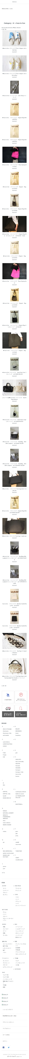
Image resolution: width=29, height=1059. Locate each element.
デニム (4, 912)
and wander (6, 735)
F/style (4, 755)
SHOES (4, 924)
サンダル (5, 935)
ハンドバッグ (19, 935)
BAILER (17, 729)
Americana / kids (7, 733)
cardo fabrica (6, 742)
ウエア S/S (5, 975)
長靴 (4, 933)
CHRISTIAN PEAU (7, 744)
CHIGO (5, 746)
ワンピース (18, 888)
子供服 (16, 958)
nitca (4, 820)
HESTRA (18, 763)
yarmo (4, 866)
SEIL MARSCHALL (7, 851)
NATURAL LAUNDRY (8, 813)
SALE (3, 972)
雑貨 (16, 941)
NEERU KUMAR (7, 824)
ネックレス (6, 960)
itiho (4, 785)
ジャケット (6, 890)
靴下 (4, 950)
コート (4, 888)
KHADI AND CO (7, 798)
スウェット (18, 901)
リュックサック (19, 931)
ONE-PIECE (18, 885)
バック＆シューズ (20, 962)
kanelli (4, 796)
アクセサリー (5, 958)
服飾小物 (4, 941)
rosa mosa (18, 844)
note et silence (6, 822)
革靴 (4, 926)
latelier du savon (20, 793)
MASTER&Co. (19, 804)
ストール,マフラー (7, 944)
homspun (18, 770)
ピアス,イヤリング (7, 967)
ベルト (4, 952)
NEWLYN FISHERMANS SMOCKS (6, 816)
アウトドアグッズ (20, 952)
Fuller (4, 752)
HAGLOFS (18, 759)
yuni (4, 868)
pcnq (17, 835)
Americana (5, 731)
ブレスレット (6, 962)
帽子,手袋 (5, 946)
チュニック (18, 890)
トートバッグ (19, 926)
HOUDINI (18, 767)
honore (17, 776)
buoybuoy (18, 735)
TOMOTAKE (19, 851)
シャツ (17, 903)
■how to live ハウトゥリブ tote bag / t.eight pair (14, 536)
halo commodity (20, 761)
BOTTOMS (5, 909)
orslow (4, 831)
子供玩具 (18, 950)
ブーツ (4, 931)
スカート (5, 916)
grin (16, 752)
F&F (4, 757)
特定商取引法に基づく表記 (9, 1015)
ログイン (5, 1041)
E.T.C (3, 872)
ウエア (17, 960)
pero (17, 831)
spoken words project (8, 853)
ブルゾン (5, 892)
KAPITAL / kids (6, 793)
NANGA (5, 811)
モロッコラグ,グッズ (21, 954)
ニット (17, 899)
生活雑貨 (18, 947)
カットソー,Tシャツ (21, 905)
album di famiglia (7, 729)
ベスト (17, 897)
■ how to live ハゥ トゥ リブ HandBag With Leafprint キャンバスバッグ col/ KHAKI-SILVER (14, 558)
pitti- (17, 833)
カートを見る (6, 1034)
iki (3, 783)
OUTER (4, 885)
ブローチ (5, 965)
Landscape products (21, 791)
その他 (17, 965)
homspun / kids (19, 772)
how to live (20, 23)
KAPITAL (5, 791)
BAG (16, 924)
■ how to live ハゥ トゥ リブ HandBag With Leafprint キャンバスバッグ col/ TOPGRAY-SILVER (14, 581)
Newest (19, 27)
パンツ (4, 914)
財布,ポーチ (19, 937)
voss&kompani (19, 859)
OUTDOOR (18, 969)
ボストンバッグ (19, 933)
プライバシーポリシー (8, 1022)
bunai (17, 733)
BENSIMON (19, 731)
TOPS (16, 894)
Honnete (18, 765)
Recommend (9, 27)
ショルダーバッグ (20, 929)
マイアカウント (7, 1028)
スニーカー (6, 929)
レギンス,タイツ (7, 948)
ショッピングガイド (8, 1009)
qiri (3, 842)
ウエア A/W (6, 977)
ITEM (3, 882)
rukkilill (17, 842)
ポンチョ (5, 894)
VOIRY (17, 857)
